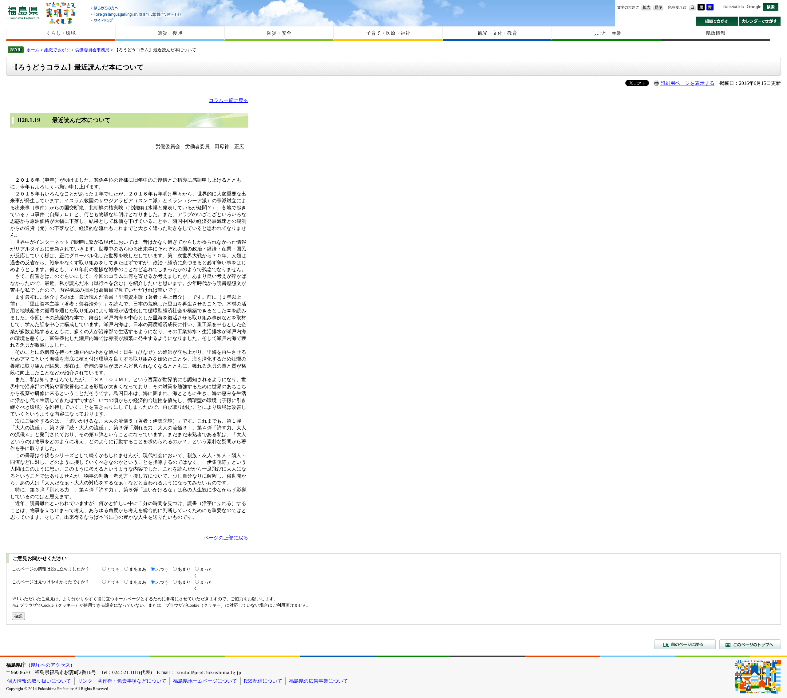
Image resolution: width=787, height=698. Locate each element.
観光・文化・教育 (497, 33)
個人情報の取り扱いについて (39, 681)
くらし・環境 (61, 33)
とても (113, 569)
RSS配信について (263, 681)
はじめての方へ (136, 8)
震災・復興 (170, 33)
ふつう (162, 569)
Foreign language (136, 14)
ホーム (32, 49)
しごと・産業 (606, 33)
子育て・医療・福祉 (388, 33)
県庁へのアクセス (50, 665)
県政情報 (716, 33)
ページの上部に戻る (226, 537)
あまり (184, 569)
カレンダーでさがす (760, 21)
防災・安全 (279, 33)
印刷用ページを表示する (687, 83)
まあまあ (137, 569)
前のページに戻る (685, 644)
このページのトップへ (750, 644)
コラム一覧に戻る (228, 100)
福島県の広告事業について (318, 681)
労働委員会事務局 (92, 49)
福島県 (23, 13)
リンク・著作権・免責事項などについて (122, 681)
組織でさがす (717, 21)
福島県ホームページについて (205, 681)
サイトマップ (136, 20)
